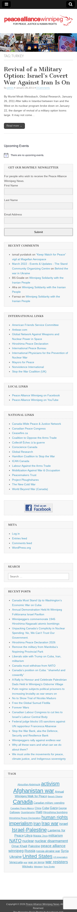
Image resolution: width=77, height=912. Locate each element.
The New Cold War (24, 484)
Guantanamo (28, 812)
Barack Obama (55, 796)
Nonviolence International (28, 367)
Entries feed (19, 538)
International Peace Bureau (29, 348)
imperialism (21, 823)
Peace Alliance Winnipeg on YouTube (35, 399)
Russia (29, 851)
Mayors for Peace (23, 362)
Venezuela (16, 862)
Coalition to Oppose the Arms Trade (34, 437)
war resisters (56, 862)
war (25, 862)
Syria (65, 851)
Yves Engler (49, 866)
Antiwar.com (19, 329)
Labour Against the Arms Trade (31, 465)
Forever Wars (20, 707)
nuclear (28, 841)
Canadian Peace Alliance (22, 808)
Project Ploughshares (25, 479)
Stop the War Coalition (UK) (29, 371)
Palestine (34, 846)
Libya (28, 835)
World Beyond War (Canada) (30, 489)
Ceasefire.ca (20, 433)
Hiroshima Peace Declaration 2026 (33, 642)
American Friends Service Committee (35, 324)
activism (50, 784)
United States (38, 856)
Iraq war (49, 823)
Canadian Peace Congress (29, 428)
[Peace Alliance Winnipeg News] (38, 18)
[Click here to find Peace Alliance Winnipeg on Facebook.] (38, 507)
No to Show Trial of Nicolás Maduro (34, 698)
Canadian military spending (49, 802)
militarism (55, 835)
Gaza (54, 808)
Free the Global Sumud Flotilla (31, 702)
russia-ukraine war (48, 851)
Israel (63, 824)
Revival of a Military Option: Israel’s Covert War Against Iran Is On (37, 76)
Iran (37, 823)
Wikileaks (27, 866)
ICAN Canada (20, 461)
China (38, 808)
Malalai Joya (40, 835)
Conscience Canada (24, 447)
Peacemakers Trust (24, 475)
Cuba (45, 808)
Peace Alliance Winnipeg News (42, 904)
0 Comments (43, 87)
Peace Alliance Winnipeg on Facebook (36, 395)
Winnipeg (38, 866)
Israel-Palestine (29, 829)
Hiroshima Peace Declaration (30, 343)
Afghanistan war (33, 790)
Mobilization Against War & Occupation (36, 470)
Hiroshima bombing (55, 812)
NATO (15, 840)
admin (10, 87)
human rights (54, 817)
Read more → (14, 125)
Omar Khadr (19, 846)
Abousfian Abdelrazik (29, 784)
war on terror (36, 862)
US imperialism (60, 857)
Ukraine (15, 857)
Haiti (39, 812)
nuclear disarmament (51, 841)
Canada (23, 802)
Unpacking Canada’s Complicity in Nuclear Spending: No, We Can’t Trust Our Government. (38, 633)
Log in (16, 533)
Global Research (22, 451)
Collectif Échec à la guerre (28, 442)
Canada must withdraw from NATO (33, 665)
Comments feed (22, 543)
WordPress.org (21, 547)
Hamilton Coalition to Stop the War (33, 456)
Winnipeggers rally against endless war (36, 740)
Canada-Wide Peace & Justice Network (36, 423)
